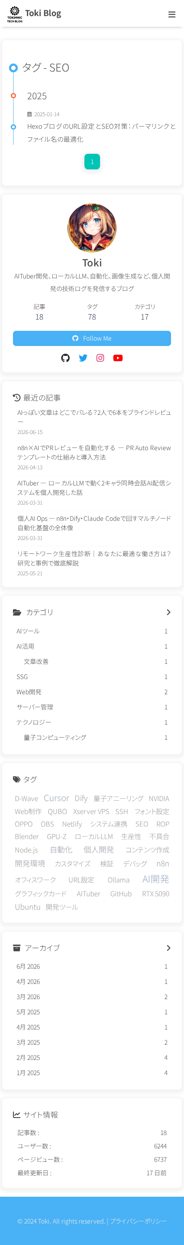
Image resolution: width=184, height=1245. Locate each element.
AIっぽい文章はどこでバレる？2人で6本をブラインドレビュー (94, 417)
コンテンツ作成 (147, 849)
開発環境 (30, 863)
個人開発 (99, 849)
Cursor (56, 797)
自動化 (61, 849)
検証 (106, 863)
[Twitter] (83, 357)
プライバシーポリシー (138, 1220)
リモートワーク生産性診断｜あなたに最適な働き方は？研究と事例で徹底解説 (94, 558)
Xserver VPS (91, 811)
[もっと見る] (168, 612)
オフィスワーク (35, 879)
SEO (141, 823)
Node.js (26, 849)
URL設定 (81, 879)
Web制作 (28, 811)
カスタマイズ (72, 863)
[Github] (65, 357)
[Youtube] (118, 357)
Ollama (119, 879)
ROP (162, 823)
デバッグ (135, 863)
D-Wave (26, 798)
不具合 (159, 836)
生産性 (131, 836)
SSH (121, 811)
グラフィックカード (41, 893)
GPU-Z (57, 836)
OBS (47, 823)
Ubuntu (28, 906)
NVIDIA (159, 798)
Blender (27, 836)
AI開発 (155, 878)
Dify (81, 797)
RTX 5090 (155, 893)
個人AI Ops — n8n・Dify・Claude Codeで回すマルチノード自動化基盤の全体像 (94, 523)
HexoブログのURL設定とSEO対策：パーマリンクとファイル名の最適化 (101, 132)
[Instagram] (100, 357)
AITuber (88, 893)
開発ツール (62, 907)
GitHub (121, 893)
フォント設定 (151, 811)
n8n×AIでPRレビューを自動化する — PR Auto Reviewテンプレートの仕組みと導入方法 (94, 452)
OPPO (24, 823)
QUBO (57, 811)
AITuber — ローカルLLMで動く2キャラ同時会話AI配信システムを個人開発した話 (94, 487)
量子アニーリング (118, 798)
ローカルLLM (94, 836)
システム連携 (108, 823)
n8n (162, 863)
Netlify (72, 823)
